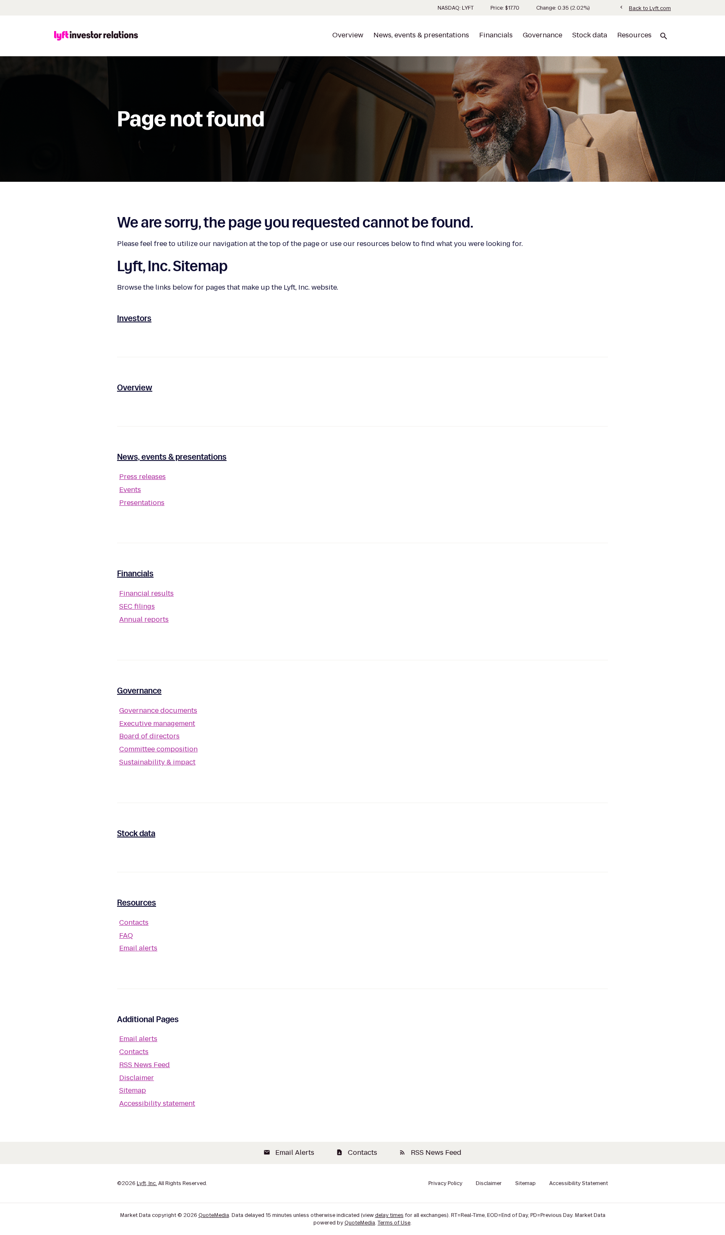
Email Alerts (288, 1152)
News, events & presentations (421, 35)
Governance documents (158, 710)
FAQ (126, 935)
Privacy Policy (445, 1183)
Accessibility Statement (578, 1183)
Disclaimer (136, 1078)
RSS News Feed (144, 1065)
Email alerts (138, 948)
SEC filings (137, 606)
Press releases (142, 476)
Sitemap (132, 1090)
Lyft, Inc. (147, 1183)
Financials (496, 35)
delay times (389, 1215)
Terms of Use (394, 1222)
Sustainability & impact (157, 762)
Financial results (146, 593)
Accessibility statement (157, 1103)
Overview (347, 35)
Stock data (589, 35)
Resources (634, 35)
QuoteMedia (213, 1215)
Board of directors (149, 736)
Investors (134, 318)
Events (130, 490)
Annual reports (144, 619)
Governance (542, 35)
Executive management (157, 723)
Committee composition (158, 749)
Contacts (134, 922)
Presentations (141, 503)
